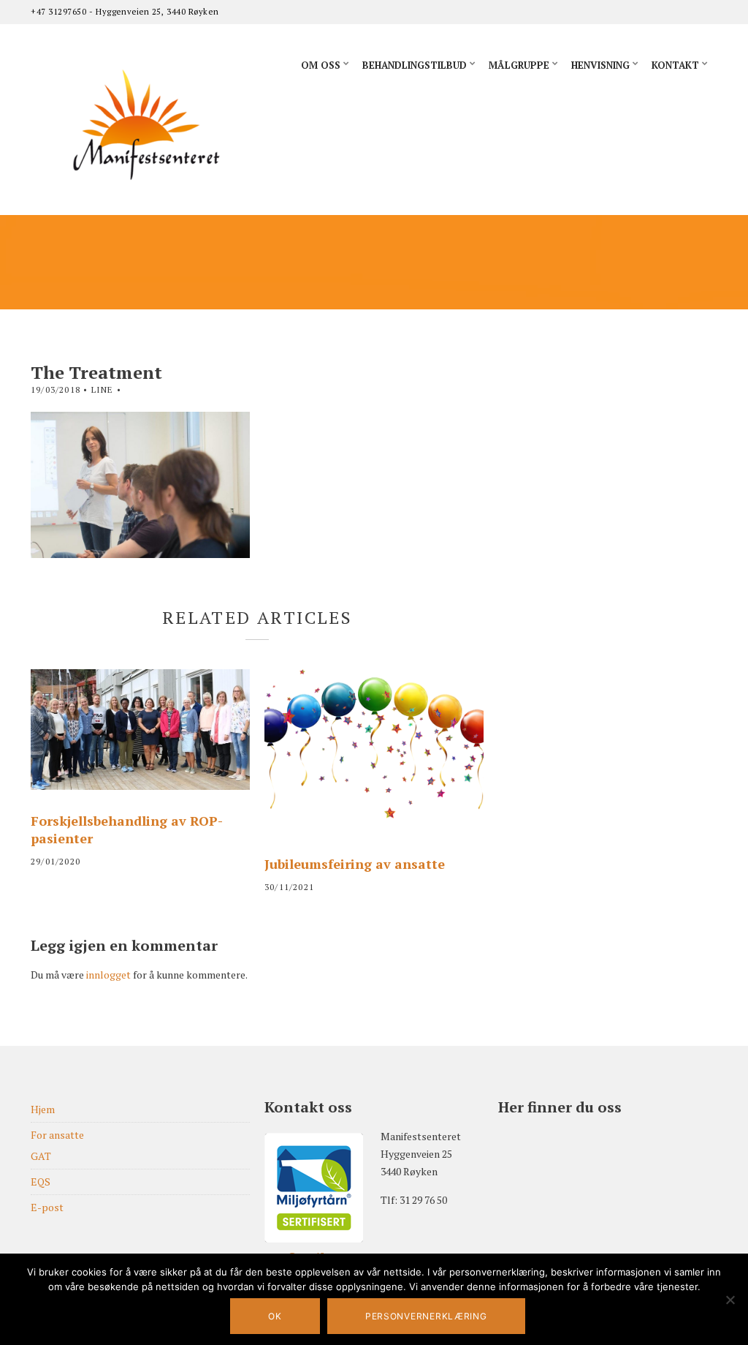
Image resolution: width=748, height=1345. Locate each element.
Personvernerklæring (426, 1316)
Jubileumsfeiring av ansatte (354, 864)
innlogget (108, 975)
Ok (274, 1316)
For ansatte (57, 1135)
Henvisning (600, 65)
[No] (729, 1299)
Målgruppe (519, 65)
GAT (41, 1156)
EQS (40, 1181)
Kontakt (675, 65)
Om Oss (320, 65)
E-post (47, 1207)
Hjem (43, 1109)
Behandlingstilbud (414, 65)
